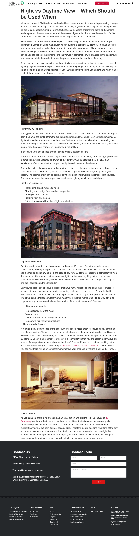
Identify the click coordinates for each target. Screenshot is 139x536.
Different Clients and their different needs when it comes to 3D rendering (120, 523)
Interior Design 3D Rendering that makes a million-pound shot (119, 517)
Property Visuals (35, 3)
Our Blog (114, 507)
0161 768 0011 (124, 3)
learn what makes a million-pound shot (81, 345)
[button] (102, 3)
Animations (82, 3)
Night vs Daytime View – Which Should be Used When (120, 511)
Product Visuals (53, 3)
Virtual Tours (68, 3)
